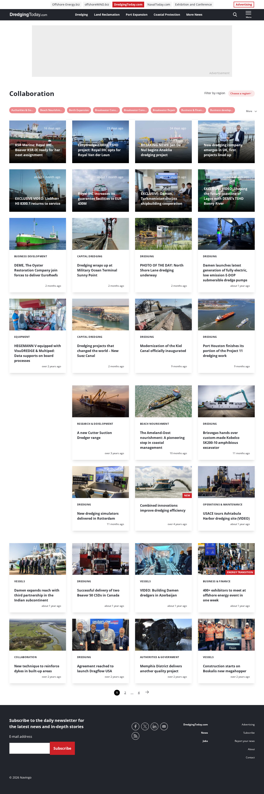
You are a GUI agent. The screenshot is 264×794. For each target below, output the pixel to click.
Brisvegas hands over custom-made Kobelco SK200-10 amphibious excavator (221, 440)
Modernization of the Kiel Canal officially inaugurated (163, 348)
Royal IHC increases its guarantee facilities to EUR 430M (100, 198)
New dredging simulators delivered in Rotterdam (98, 516)
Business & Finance (192, 110)
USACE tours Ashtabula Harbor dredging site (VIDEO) (226, 516)
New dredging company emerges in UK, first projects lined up (223, 150)
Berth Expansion (79, 110)
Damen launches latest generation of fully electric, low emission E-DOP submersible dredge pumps (225, 272)
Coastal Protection (167, 14)
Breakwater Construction (107, 110)
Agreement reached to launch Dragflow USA (95, 668)
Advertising (244, 4)
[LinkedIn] (154, 726)
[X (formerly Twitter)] (145, 726)
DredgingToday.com (128, 4)
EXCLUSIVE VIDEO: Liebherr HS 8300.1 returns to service (37, 201)
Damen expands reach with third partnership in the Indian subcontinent (36, 595)
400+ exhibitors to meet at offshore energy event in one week (224, 595)
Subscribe (249, 732)
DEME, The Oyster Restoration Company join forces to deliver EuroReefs (36, 270)
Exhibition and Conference (193, 4)
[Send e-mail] (164, 726)
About (251, 749)
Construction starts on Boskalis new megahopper (224, 668)
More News (194, 14)
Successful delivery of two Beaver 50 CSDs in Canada (98, 593)
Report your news (245, 741)
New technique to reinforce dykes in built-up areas (36, 668)
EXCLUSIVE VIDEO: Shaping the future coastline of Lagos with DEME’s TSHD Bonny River (225, 196)
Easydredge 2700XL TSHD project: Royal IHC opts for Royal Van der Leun (99, 150)
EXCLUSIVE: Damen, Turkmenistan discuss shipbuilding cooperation (161, 198)
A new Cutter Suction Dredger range (94, 435)
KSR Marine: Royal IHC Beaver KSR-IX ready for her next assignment (37, 150)
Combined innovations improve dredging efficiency (162, 508)
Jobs (205, 741)
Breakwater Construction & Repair (136, 110)
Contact (250, 757)
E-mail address (20, 736)
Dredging (81, 14)
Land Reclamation (107, 14)
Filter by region (214, 93)
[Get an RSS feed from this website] (135, 736)
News (204, 732)
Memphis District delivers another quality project (161, 668)
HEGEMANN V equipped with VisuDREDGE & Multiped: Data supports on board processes (37, 353)
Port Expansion (136, 14)
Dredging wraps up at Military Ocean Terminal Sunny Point (97, 270)
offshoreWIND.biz (97, 4)
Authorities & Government (23, 110)
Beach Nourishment (52, 110)
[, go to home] (28, 15)
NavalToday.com (158, 4)
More (249, 111)
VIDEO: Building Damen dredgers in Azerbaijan (159, 593)
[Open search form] (235, 14)
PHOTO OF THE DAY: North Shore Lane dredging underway (162, 270)
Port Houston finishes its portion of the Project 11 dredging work (223, 351)
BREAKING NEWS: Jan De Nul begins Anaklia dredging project (161, 150)
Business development (222, 110)
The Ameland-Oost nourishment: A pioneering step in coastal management (162, 440)
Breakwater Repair (164, 110)
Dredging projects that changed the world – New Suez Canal (98, 351)
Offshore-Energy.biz (66, 4)
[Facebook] (135, 726)
